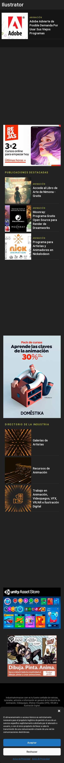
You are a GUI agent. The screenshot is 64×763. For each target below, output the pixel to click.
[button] (59, 711)
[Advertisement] (32, 86)
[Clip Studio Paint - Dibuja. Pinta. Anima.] (32, 655)
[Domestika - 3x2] (32, 145)
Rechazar (32, 751)
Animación (36, 17)
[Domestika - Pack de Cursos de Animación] (32, 376)
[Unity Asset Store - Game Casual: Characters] (32, 607)
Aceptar (32, 742)
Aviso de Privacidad (21, 759)
